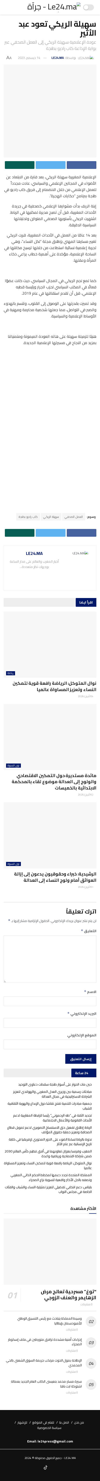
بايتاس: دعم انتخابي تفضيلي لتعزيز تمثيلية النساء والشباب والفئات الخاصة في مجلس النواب (48, 1189)
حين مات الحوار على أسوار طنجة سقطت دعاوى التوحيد (55, 1084)
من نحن (79, 1422)
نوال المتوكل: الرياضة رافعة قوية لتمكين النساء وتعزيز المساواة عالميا (54, 686)
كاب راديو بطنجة (28, 517)
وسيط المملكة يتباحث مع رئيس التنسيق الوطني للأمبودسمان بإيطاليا (49, 1320)
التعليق (88, 931)
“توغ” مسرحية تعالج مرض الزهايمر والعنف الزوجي (68, 1294)
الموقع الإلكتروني (81, 1035)
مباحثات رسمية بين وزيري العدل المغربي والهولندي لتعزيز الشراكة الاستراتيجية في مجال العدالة (52, 1094)
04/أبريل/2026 (86, 696)
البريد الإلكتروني (81, 1013)
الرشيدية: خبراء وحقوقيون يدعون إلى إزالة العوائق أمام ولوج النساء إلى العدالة (55, 877)
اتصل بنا (64, 1422)
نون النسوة (13, 766)
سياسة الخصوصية (49, 1428)
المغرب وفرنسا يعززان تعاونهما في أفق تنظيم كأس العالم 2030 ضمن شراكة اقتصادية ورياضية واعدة (48, 1153)
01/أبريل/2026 (86, 887)
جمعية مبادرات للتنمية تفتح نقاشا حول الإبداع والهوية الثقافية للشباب (50, 1105)
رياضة (11, 673)
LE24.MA (57, 58)
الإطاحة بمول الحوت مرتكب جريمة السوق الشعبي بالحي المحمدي (44, 1362)
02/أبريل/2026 (86, 794)
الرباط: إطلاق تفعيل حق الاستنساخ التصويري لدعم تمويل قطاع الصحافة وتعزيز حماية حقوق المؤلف (49, 1129)
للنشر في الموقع (43, 1422)
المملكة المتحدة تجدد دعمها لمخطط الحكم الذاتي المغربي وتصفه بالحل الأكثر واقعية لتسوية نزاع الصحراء (51, 1177)
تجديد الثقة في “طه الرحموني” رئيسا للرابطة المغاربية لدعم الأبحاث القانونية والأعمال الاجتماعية (52, 1117)
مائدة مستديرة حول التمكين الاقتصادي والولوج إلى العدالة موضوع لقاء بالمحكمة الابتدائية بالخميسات (54, 782)
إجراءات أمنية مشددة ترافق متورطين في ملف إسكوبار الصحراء (45, 1341)
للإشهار (22, 1422)
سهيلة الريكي (51, 517)
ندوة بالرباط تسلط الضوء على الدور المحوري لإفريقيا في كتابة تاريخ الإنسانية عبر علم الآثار (50, 1141)
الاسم (90, 991)
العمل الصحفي (74, 517)
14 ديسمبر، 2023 (29, 58)
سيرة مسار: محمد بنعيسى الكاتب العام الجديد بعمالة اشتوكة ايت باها (46, 1383)
